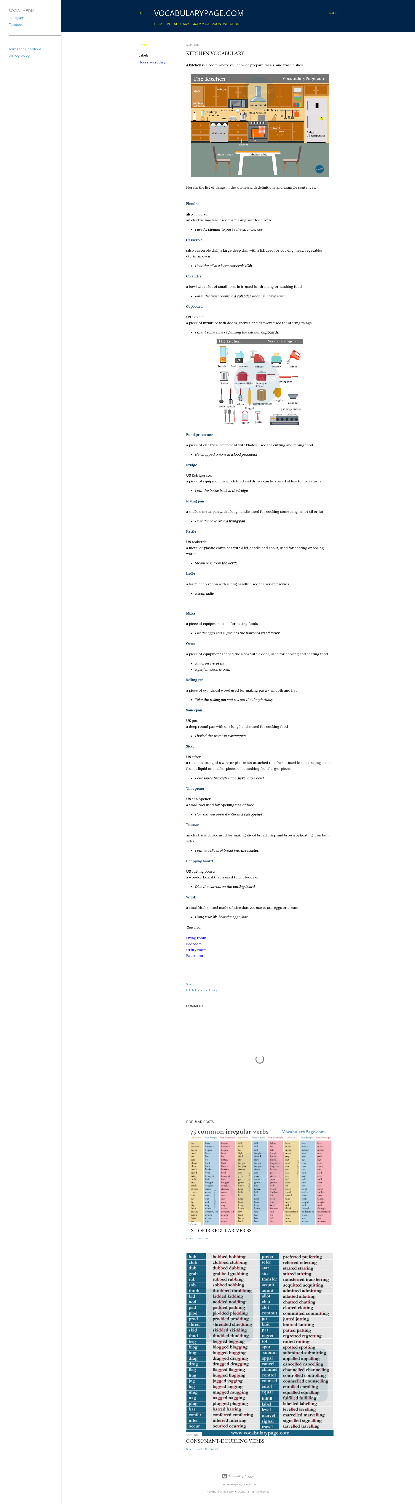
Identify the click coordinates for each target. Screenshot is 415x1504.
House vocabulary (152, 62)
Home (159, 24)
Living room (196, 938)
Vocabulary (178, 24)
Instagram (16, 18)
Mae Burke (249, 1484)
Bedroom (194, 944)
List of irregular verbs (219, 1230)
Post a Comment (207, 1449)
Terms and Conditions (25, 49)
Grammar (200, 24)
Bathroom (194, 955)
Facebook (16, 25)
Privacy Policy (19, 56)
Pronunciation (225, 24)
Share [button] (143, 45)
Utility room (196, 950)
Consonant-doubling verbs (225, 1441)
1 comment (203, 1238)
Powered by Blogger (241, 1476)
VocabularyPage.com (199, 13)
